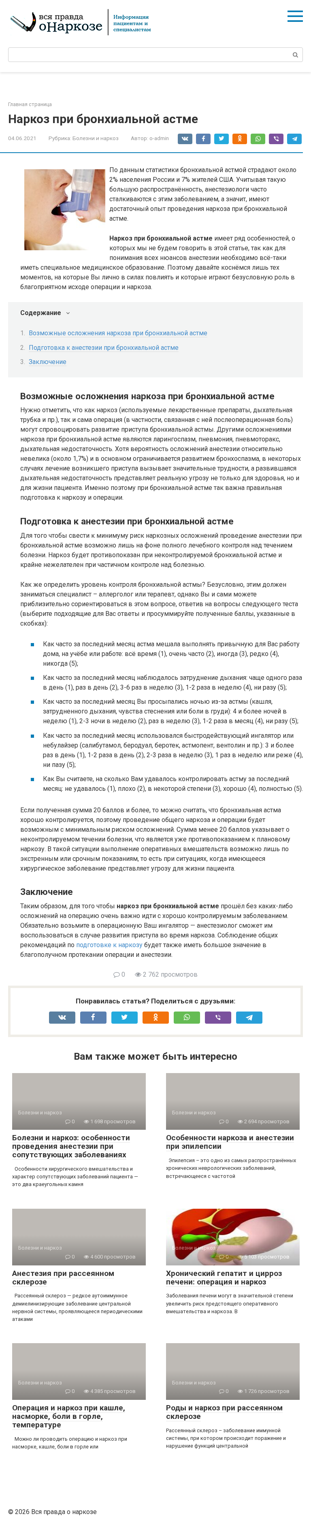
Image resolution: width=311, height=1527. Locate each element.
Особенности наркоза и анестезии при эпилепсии (230, 1142)
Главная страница (30, 104)
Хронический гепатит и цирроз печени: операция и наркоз (224, 1277)
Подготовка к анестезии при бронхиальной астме (104, 347)
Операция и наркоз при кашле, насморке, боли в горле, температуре (68, 1416)
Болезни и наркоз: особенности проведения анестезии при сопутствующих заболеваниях (71, 1146)
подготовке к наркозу (109, 945)
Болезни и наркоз (95, 138)
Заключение (47, 362)
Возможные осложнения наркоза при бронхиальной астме (118, 333)
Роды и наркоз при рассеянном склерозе (224, 1412)
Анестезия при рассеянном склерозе (63, 1277)
